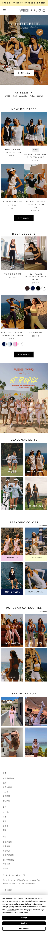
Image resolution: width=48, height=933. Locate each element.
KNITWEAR (12, 506)
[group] (24, 398)
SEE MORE (43, 525)
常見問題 (6, 796)
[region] (24, 50)
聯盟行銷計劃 (8, 855)
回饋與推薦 (7, 842)
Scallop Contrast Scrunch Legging (12, 334)
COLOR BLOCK (36, 506)
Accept (24, 918)
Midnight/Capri (4, 344)
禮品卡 (5, 868)
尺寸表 (5, 792)
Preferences (24, 929)
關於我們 (6, 812)
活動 (4, 821)
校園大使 (6, 864)
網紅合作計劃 (8, 859)
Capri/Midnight (9, 344)
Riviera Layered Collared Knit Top (35, 204)
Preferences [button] (23, 912)
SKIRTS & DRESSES (36, 471)
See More (24, 218)
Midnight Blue (32, 288)
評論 (4, 817)
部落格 (5, 825)
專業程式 (6, 851)
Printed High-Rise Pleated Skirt (35, 155)
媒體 (4, 830)
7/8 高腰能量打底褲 (12, 274)
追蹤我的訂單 (8, 778)
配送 (4, 783)
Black (38, 288)
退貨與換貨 (7, 787)
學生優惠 (6, 846)
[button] (39, 10)
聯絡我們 (6, 800)
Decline (24, 923)
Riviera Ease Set (13, 202)
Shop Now (24, 73)
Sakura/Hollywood (15, 344)
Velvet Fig (27, 288)
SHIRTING (12, 471)
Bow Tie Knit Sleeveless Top (12, 150)
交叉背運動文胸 (35, 333)
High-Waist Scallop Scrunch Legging (35, 277)
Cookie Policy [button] (11, 910)
